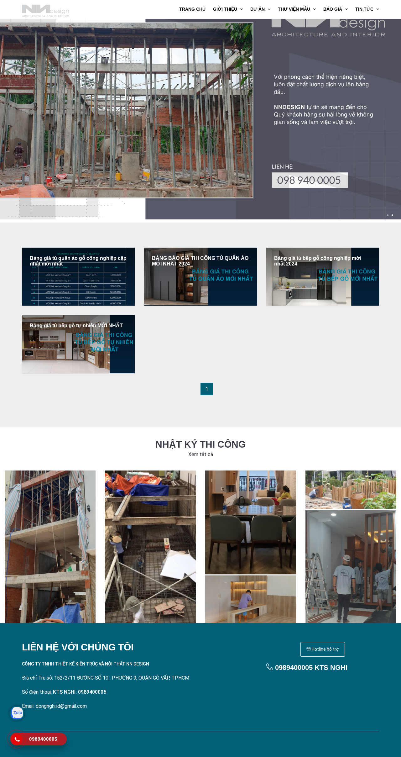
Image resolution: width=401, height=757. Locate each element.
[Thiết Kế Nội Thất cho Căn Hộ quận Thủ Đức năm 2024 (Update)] (250, 546)
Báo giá (333, 9)
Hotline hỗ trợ (325, 649)
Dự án (258, 9)
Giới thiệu (225, 9)
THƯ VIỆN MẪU (294, 9)
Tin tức (365, 9)
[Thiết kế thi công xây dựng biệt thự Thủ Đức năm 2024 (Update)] (150, 546)
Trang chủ (192, 9)
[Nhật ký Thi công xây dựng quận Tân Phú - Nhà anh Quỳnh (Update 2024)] (50, 546)
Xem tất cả (200, 454)
